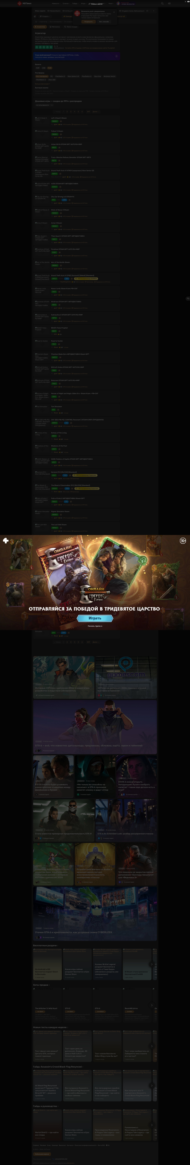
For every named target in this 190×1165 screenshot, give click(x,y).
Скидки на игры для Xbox (44, 93)
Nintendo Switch (109, 76)
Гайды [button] (74, 3)
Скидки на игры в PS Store (98, 91)
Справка (36, 1145)
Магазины (56, 27)
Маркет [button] (102, 3)
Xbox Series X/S (73, 76)
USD (43, 68)
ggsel (55, 124)
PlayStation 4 (86, 76)
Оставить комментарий (46, 695)
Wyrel (55, 478)
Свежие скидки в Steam (61, 91)
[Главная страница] (24, 3)
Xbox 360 (52, 80)
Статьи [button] (65, 3)
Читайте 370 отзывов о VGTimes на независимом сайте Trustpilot (90, 48)
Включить (70, 1163)
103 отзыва (66, 478)
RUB (49, 68)
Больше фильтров (42, 84)
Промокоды (89, 282)
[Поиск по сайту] (162, 3)
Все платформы (56, 22)
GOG (55, 334)
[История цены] (61, 121)
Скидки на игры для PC (43, 91)
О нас (49, 1145)
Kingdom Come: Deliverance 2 (133, 11)
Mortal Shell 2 (55, 11)
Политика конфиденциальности (85, 1145)
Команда (55, 1145)
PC (52, 76)
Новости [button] (55, 3)
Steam (56, 347)
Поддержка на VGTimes (80, 124)
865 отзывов (80, 282)
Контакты (70, 1145)
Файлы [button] (92, 3)
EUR (37, 68)
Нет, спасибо (104, 22)
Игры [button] (83, 3)
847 (88, 112)
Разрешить (89, 22)
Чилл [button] (110, 3)
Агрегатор (43, 22)
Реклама (43, 1145)
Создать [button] (45, 16)
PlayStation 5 (60, 76)
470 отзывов (67, 124)
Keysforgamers (65, 282)
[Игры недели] (153, 11)
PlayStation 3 (41, 80)
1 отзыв (66, 347)
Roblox (151, 11)
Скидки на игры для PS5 (79, 91)
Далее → (96, 112)
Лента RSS (101, 1145)
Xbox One (97, 76)
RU (108, 1145)
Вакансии (62, 1145)
